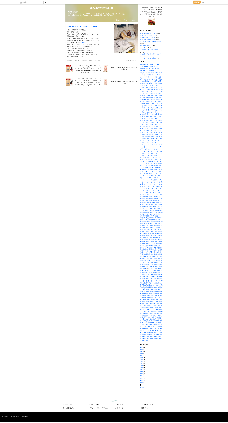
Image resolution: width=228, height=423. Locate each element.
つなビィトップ (67, 404)
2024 (141, 351)
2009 (141, 380)
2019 (141, 359)
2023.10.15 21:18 (131, 61)
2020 (141, 357)
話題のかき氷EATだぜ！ (147, 35)
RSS (143, 388)
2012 (141, 374)
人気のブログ (119, 404)
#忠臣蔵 (84, 61)
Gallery (119, 20)
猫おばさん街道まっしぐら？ (148, 33)
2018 (141, 361)
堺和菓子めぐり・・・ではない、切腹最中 (82, 26)
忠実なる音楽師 (73, 12)
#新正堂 (97, 61)
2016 (141, 365)
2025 (141, 349)
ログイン (204, 2)
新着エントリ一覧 (94, 404)
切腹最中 (83, 42)
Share (133, 20)
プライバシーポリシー (95, 408)
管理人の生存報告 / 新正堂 (101, 7)
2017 (141, 363)
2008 (141, 382)
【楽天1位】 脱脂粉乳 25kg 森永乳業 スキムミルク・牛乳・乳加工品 (124, 68)
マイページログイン (147, 404)
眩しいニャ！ (144, 48)
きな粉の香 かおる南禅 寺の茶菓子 (150, 50)
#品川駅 (77, 61)
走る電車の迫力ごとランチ (147, 37)
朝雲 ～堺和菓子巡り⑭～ (147, 39)
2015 (141, 367)
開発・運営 (144, 408)
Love (126, 20)
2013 (141, 372)
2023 (141, 353)
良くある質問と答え (68, 408)
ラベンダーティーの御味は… (148, 58)
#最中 (90, 61)
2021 (141, 355)
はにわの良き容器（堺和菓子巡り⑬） (150, 41)
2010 (141, 378)
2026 (141, 347)
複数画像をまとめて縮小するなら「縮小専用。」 (16, 416)
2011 (141, 376)
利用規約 (105, 408)
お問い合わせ (119, 408)
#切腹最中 (69, 61)
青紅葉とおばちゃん (145, 45)
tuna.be (114, 400)
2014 (141, 370)
